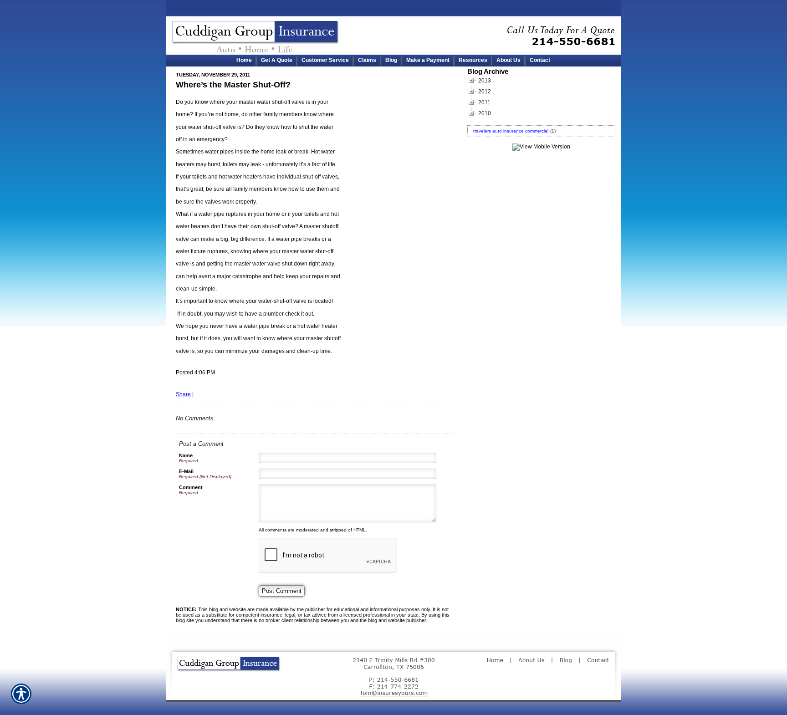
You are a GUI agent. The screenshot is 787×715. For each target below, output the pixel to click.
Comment (191, 487)
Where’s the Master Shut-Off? (233, 84)
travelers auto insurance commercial (510, 130)
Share (183, 394)
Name (186, 455)
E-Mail (186, 471)
